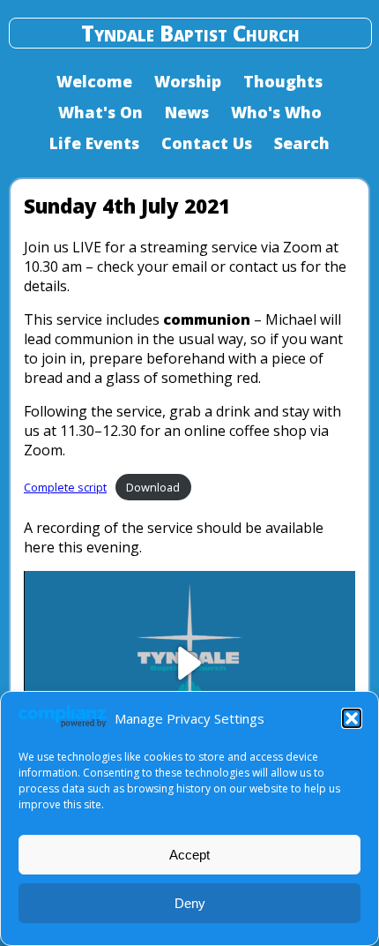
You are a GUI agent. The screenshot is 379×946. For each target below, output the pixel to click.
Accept (189, 854)
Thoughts (283, 81)
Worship (187, 81)
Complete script (65, 487)
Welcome (94, 81)
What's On (100, 112)
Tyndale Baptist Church (190, 33)
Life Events (94, 143)
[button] (351, 718)
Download (153, 487)
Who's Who (276, 112)
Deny (190, 903)
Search (302, 143)
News (187, 112)
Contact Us (206, 143)
